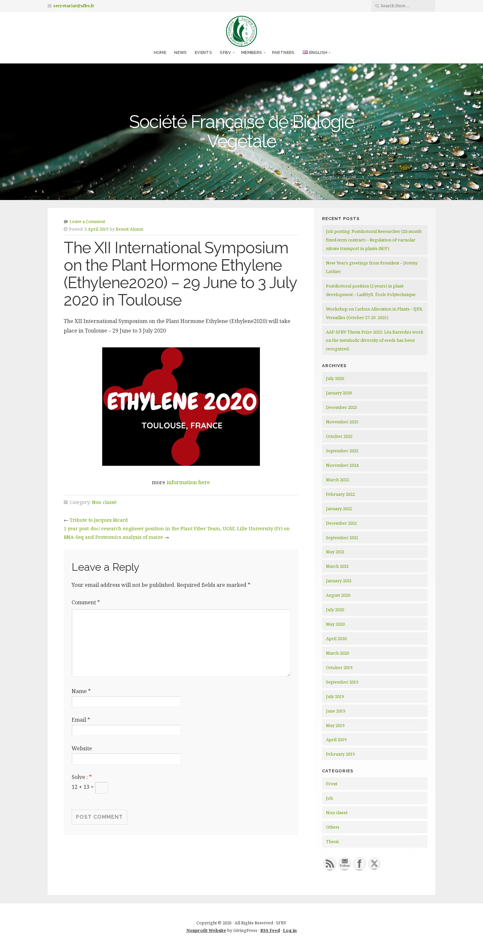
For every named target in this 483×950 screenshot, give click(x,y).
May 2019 (335, 725)
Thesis (332, 841)
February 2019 (340, 754)
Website (82, 748)
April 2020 (336, 638)
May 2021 (335, 552)
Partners (283, 52)
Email (81, 719)
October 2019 (339, 667)
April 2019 (336, 739)
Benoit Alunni (129, 229)
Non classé (104, 502)
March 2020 (337, 653)
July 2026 (335, 378)
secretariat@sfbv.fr (74, 6)
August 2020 (338, 595)
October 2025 (339, 436)
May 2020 (335, 624)
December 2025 (341, 407)
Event (331, 784)
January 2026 (339, 393)
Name (81, 691)
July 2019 (335, 696)
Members (251, 52)
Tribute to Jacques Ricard (99, 520)
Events (203, 52)
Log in (290, 930)
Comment (86, 602)
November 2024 (342, 465)
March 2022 (337, 480)
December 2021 (341, 523)
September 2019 (342, 682)
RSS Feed (270, 930)
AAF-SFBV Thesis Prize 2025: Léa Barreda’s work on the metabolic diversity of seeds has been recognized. (374, 340)
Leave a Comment (87, 221)
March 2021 (337, 566)
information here (188, 482)
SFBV (225, 52)
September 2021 (342, 537)
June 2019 (335, 711)
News (180, 52)
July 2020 (335, 609)
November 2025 (342, 422)
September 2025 (342, 451)
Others (332, 827)
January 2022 (339, 509)
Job (329, 798)
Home (160, 52)
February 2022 (340, 494)
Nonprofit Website (206, 930)
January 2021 (339, 581)
